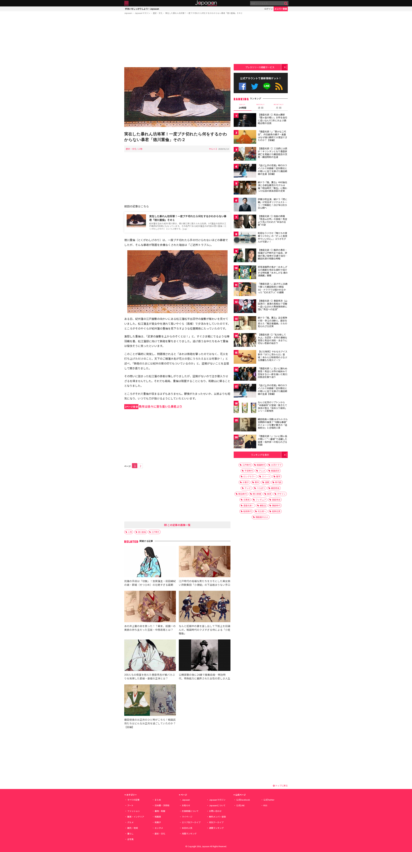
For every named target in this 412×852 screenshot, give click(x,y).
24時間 (242, 106)
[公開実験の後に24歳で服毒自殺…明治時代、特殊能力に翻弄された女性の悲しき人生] (204, 655)
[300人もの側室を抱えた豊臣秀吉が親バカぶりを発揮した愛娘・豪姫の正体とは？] (150, 655)
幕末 (257, 482)
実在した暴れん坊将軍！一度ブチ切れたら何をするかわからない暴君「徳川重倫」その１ (187, 218)
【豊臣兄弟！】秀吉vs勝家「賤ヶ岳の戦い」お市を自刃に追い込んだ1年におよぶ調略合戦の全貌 (272, 119)
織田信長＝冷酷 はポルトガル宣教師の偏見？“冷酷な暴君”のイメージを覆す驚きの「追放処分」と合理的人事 (273, 423)
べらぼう (261, 488)
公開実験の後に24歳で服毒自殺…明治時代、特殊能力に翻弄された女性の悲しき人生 (204, 676)
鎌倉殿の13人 (262, 517)
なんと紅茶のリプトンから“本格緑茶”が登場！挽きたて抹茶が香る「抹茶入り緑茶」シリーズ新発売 (272, 406)
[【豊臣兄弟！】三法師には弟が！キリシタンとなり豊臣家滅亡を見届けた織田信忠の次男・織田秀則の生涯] (245, 154)
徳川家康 (257, 493)
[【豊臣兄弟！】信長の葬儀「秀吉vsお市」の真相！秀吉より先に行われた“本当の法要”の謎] (245, 222)
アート (130, 805)
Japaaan (206, 3)
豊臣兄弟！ (248, 505)
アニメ (262, 470)
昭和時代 (247, 511)
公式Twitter (255, 86)
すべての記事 (133, 799)
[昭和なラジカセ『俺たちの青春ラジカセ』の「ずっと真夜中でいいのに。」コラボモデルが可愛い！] (245, 239)
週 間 (261, 106)
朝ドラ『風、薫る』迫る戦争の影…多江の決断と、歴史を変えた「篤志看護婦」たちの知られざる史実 (272, 322)
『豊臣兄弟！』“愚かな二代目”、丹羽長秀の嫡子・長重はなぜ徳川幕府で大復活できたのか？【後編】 (272, 136)
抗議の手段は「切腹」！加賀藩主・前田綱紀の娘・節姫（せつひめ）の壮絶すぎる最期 (150, 582)
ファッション (133, 811)
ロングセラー (249, 476)
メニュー (126, 3)
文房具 (246, 499)
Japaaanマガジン (142, 13)
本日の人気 (187, 827)
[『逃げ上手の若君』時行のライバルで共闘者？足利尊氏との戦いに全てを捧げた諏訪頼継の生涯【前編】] (245, 171)
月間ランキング (189, 833)
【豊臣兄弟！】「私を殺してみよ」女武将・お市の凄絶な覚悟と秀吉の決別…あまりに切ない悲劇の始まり (272, 339)
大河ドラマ (276, 464)
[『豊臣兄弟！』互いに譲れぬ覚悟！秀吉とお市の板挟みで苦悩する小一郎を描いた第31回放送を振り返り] (245, 374)
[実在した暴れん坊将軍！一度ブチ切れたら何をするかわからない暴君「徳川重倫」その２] (177, 97)
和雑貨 (158, 816)
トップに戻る (281, 785)
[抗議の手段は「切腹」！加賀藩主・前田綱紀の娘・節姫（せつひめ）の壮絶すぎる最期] (150, 562)
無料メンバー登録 (217, 816)
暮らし (130, 833)
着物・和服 (160, 811)
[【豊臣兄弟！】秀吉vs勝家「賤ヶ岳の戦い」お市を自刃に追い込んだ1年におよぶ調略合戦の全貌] (245, 120)
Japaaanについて (217, 805)
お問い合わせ (215, 811)
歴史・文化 (158, 13)
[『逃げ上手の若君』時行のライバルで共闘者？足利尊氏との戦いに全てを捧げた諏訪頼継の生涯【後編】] (245, 391)
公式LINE (267, 86)
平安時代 (248, 470)
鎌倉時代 (276, 505)
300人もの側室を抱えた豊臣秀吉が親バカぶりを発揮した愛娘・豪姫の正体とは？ (149, 676)
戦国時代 (261, 464)
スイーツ (266, 476)
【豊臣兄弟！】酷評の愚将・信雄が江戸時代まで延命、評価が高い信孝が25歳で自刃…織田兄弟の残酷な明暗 (273, 254)
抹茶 (269, 493)
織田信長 (275, 488)
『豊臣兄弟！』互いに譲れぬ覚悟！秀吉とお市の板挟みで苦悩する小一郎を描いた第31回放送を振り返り (272, 373)
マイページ (187, 816)
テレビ (247, 488)
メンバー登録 (280, 8)
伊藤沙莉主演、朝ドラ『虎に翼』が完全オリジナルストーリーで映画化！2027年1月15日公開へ (272, 203)
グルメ (130, 822)
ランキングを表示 (260, 454)
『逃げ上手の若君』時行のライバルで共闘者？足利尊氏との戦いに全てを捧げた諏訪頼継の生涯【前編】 (272, 170)
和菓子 (158, 822)
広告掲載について (190, 811)
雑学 (278, 476)
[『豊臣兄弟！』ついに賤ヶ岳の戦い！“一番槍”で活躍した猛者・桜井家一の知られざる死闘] (245, 442)
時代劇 (278, 482)
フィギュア (261, 499)
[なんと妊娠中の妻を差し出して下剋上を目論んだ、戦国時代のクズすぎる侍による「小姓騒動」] (204, 607)
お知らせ (186, 805)
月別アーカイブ (216, 822)
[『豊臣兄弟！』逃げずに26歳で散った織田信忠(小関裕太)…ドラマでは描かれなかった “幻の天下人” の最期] (245, 289)
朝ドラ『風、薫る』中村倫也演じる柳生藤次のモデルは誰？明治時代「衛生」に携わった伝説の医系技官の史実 (272, 186)
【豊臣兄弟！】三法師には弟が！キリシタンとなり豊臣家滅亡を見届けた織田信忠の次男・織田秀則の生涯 (272, 153)
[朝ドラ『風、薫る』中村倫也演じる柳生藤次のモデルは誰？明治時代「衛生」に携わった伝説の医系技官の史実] (245, 188)
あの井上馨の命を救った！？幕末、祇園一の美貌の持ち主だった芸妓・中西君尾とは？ (150, 627)
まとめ (158, 799)
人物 (140, 148)
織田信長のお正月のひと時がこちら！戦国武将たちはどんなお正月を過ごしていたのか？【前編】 (150, 723)
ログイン (268, 8)
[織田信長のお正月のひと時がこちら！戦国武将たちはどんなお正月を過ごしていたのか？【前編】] (150, 700)
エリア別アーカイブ (191, 822)
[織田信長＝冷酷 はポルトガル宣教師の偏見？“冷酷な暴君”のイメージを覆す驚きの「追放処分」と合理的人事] (245, 425)
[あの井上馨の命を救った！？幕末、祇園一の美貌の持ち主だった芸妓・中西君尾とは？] (150, 607)
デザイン (281, 493)
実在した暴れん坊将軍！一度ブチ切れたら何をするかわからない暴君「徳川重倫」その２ (204, 13)
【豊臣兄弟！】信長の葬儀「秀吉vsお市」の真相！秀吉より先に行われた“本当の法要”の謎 (272, 220)
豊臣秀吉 (276, 499)
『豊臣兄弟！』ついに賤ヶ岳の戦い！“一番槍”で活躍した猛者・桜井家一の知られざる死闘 (272, 440)
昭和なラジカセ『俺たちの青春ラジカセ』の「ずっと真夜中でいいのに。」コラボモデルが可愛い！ (272, 237)
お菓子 (246, 482)
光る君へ (262, 511)
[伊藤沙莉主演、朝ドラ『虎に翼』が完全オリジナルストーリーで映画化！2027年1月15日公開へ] (245, 205)
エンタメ (159, 827)
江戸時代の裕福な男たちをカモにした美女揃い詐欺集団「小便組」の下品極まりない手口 (204, 582)
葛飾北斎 (276, 511)
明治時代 (242, 493)
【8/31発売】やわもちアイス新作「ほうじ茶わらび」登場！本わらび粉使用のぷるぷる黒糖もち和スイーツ (272, 356)
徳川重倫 (142, 532)
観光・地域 (132, 827)
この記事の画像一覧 (179, 525)
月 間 (279, 106)
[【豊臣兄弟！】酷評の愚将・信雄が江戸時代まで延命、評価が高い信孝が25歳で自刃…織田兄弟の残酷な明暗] (245, 255)
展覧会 (263, 505)
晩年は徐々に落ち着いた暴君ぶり (153, 406)
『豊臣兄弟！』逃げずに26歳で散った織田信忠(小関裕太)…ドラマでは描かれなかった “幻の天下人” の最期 (272, 288)
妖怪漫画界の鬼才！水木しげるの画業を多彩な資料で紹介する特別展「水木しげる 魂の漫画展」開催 (273, 271)
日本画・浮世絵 (162, 805)
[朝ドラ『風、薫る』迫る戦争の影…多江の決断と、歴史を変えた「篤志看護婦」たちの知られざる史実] (245, 323)
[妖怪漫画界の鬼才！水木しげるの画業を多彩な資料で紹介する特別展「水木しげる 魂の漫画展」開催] (245, 272)
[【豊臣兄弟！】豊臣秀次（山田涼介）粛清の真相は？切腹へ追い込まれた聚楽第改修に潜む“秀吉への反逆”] (245, 306)
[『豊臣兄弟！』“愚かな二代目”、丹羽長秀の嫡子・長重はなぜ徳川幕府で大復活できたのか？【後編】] (245, 137)
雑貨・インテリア (135, 816)
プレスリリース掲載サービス (259, 67)
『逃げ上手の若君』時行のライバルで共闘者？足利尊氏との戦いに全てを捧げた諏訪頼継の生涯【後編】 (272, 390)
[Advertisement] (177, 41)
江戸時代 (155, 532)
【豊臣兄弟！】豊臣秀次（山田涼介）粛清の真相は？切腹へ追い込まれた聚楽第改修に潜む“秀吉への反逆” (272, 305)
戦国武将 (275, 470)
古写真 (130, 839)
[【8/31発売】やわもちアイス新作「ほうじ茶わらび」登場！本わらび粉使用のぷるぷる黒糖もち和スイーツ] (245, 357)
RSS (279, 86)
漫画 (267, 482)
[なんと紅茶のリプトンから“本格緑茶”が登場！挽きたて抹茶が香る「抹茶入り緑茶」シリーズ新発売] (245, 408)
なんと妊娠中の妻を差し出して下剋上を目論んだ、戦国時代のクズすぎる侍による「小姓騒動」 (204, 629)
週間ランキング (216, 827)
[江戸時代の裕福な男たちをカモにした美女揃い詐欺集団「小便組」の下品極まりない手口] (204, 562)
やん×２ (213, 148)
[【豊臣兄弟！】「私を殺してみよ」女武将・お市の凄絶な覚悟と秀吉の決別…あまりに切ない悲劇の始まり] (245, 340)
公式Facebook (242, 86)
